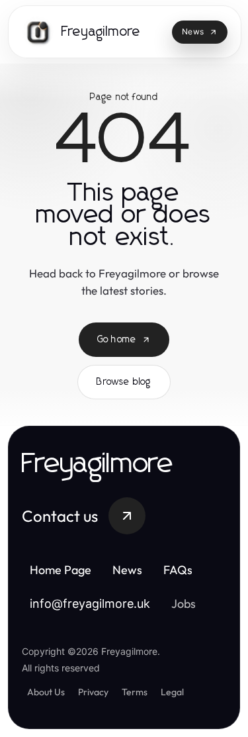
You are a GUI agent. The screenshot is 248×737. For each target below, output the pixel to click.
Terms (134, 692)
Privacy (93, 692)
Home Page (60, 569)
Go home (116, 339)
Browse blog (124, 382)
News (127, 569)
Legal (172, 692)
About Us (46, 692)
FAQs (177, 569)
